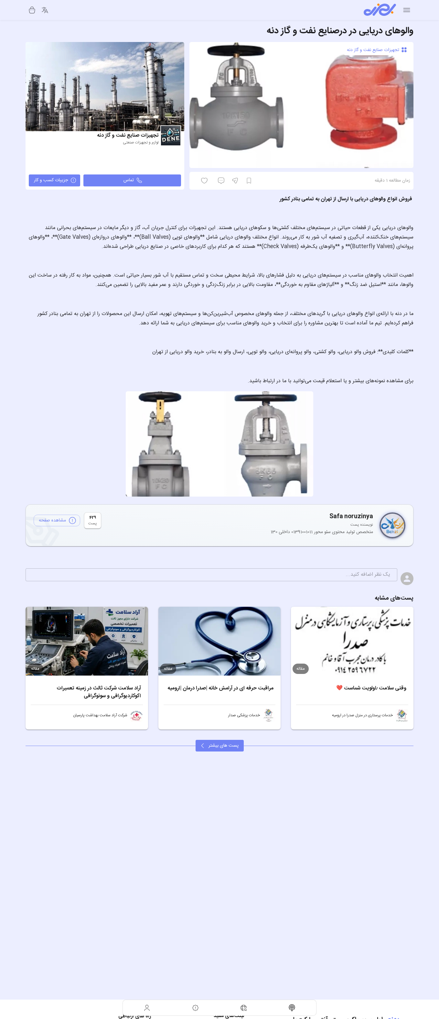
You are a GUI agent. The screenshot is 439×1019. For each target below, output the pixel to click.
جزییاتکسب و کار (51, 180)
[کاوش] (244, 1007)
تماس (128, 180)
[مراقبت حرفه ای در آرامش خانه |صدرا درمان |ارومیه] (219, 641)
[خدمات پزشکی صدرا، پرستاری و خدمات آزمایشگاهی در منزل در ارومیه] (268, 715)
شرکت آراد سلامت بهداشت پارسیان (100, 715)
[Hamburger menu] (406, 10)
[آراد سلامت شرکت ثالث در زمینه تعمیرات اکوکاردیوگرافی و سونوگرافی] (87, 641)
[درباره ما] (195, 1007)
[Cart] (32, 10)
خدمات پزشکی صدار (244, 715)
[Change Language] (44, 10)
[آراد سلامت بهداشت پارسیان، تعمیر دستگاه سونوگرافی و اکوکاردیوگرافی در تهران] (136, 715)
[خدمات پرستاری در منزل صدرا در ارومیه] (401, 715)
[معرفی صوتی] (292, 1007)
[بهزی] (380, 10)
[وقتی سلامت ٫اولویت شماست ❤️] (352, 641)
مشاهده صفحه (52, 520)
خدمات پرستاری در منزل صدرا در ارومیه (362, 715)
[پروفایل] (147, 1007)
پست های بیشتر (224, 746)
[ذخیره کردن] (249, 180)
